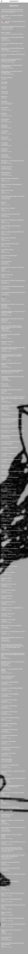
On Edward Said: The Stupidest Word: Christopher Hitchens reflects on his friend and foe (13, 855)
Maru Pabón (4, 39)
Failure (9, 665)
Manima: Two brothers (6, 912)
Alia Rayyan (4, 843)
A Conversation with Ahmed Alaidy (9, 735)
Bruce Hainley (4, 67)
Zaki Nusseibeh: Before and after (8, 489)
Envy (9, 796)
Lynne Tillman (4, 555)
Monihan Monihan (5, 627)
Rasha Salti (4, 632)
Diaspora (9, 163)
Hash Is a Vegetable (5, 32)
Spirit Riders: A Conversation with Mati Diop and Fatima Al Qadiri (12, 48)
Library (9, 386)
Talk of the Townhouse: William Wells (10, 178)
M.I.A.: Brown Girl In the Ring (8, 590)
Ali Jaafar (3, 907)
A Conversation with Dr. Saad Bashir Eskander (11, 688)
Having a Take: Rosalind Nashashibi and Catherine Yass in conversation (12, 943)
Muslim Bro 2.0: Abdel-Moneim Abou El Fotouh (12, 220)
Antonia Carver (4, 671)
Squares (9, 322)
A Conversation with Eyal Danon (8, 741)
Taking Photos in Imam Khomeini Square (10, 862)
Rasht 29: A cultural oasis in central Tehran (11, 413)
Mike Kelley (10, 760)
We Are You (10, 933)
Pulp (9, 634)
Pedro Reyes (4, 609)
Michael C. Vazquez (10, 102)
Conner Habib (4, 143)
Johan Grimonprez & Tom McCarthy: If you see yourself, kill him (12, 531)
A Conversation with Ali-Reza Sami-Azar (10, 747)
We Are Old (10, 895)
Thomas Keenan (4, 701)
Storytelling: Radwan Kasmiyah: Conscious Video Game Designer (12, 377)
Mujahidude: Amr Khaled (7, 341)
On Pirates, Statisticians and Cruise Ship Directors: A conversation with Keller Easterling (13, 786)
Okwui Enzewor (4, 850)
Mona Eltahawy (4, 155)
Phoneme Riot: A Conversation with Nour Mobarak (13, 54)
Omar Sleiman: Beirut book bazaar (9, 566)
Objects (9, 641)
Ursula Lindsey (4, 114)
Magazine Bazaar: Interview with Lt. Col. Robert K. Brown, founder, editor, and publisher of (13, 398)
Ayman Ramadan (4, 287)
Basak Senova (4, 742)
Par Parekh (4, 321)
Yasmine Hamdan (5, 119)
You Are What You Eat (6, 937)
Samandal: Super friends (6, 596)
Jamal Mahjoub (4, 502)
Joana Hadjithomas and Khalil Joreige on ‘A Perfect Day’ (13, 800)
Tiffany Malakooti (15, 11)
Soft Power (10, 169)
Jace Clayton (4, 55)
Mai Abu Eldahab (5, 725)
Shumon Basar (4, 621)
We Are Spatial (10, 914)
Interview (9, 444)
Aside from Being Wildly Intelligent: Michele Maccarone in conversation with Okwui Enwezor (12, 848)
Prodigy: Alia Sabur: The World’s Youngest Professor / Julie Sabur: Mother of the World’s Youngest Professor (11, 327)
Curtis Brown (4, 454)
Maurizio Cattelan (5, 677)
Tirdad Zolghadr (9, 11)
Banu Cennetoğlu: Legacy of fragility (9, 538)
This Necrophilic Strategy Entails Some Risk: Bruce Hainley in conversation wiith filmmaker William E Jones (13, 655)
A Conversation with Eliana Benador (9, 447)
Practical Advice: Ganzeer (7, 190)
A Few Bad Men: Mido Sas (7, 249)
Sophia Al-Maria (4, 120)
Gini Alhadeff (4, 78)
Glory (9, 658)
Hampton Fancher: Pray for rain (8, 584)
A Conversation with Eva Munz (8, 753)
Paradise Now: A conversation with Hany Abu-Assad (13, 842)
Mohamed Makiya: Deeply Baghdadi (9, 548)
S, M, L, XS (3, 298)
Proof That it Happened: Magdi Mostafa (10, 214)
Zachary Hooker (4, 615)
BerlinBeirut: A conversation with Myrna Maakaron (13, 924)
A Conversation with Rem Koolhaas (9, 706)
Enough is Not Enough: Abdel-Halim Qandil (11, 184)
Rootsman (8, 780)
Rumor (9, 678)
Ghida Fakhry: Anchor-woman (8, 619)
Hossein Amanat (5, 137)
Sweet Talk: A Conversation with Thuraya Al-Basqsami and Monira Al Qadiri (11, 59)
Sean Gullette (4, 603)
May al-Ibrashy (4, 83)
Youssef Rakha (4, 82)
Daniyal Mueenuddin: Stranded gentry (10, 477)
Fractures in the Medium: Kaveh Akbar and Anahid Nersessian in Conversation (13, 27)
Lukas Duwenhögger (10, 67)
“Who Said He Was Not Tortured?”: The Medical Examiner (12, 268)
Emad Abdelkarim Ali (5, 520)
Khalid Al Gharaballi (11, 466)
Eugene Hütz (4, 780)
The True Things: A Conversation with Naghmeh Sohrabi (12, 16)
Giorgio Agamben (5, 507)
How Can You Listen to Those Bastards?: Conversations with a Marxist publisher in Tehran (12, 807)
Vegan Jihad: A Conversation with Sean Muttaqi (12, 471)
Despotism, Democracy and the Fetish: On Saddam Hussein (12, 793)
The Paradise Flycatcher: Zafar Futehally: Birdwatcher (10, 335)
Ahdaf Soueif (11, 443)
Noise (9, 427)
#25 (9, 181)
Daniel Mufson (4, 162)
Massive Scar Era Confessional (8, 208)
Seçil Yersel (4, 830)
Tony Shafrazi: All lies (6, 578)
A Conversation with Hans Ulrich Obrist (10, 717)
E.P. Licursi (9, 168)
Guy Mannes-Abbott (5, 549)
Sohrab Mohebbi (4, 414)
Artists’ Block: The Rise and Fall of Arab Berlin (12, 9)
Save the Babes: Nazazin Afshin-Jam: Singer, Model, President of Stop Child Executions (13, 348)
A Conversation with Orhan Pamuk (9, 712)
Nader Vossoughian (5, 788)
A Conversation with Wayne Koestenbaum (10, 459)
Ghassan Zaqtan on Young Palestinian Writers (11, 899)
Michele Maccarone (11, 850)
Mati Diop (18, 50)
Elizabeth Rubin (4, 478)
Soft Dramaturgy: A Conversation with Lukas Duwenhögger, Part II (11, 65)
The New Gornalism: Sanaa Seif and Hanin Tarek (12, 232)
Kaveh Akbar (10, 29)
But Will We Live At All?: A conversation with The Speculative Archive (12, 662)
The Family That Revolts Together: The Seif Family (13, 196)
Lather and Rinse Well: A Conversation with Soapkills (11, 930)
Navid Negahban (5, 131)
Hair (9, 870)
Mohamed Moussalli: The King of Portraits (11, 542)
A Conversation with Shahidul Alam (9, 729)
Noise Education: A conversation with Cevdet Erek (12, 426)
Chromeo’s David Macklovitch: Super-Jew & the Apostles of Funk (12, 638)
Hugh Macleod (4, 766)
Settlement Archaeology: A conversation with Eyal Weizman (12, 820)
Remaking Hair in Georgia (7, 814)
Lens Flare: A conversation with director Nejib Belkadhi (11, 669)
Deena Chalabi (4, 689)
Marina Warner (4, 149)
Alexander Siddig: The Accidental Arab (10, 501)
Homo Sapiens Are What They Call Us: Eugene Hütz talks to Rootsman (13, 778)
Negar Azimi (4, 11)
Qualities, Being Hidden (6, 759)
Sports (9, 308)
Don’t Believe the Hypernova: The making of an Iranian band (12, 390)
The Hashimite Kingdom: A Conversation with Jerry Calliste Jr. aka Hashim (13, 312)
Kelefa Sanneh (4, 472)
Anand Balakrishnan (5, 379)
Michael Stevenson (5, 483)
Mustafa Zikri (4, 736)
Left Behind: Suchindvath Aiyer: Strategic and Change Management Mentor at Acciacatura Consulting (11, 356)
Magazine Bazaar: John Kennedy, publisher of (11, 406)
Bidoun (9, 18)
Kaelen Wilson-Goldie (5, 421)
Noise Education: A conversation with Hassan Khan (13, 431)
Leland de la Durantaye (5, 508)
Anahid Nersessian (5, 29)
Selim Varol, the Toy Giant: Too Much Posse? (11, 625)
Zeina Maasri (4, 544)
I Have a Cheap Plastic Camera (8, 676)
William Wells (4, 92)
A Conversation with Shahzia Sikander (10, 881)
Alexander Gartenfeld (5, 640)
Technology (10, 672)
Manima (3, 887)
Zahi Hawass (4, 113)
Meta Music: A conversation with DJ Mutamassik (12, 918)
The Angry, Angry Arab (6, 166)
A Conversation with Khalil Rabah (9, 723)
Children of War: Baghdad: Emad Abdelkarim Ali (12, 518)
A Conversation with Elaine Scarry (9, 453)
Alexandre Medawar (5, 938)
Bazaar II (9, 393)
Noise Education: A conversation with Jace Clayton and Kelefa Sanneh (12, 436)
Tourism (9, 774)
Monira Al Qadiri (11, 61)
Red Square (3, 202)
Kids (9, 467)
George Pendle (4, 448)
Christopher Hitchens (5, 857)
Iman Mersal (8, 39)
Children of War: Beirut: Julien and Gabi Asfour (12, 513)
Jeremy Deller (4, 125)
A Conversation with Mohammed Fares (10, 765)
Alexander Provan (5, 329)
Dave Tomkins (4, 314)
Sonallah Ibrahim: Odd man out (8, 560)
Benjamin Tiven (4, 138)
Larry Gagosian (4, 107)
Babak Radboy (14, 50)
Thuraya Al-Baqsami (5, 61)
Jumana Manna (3, 11)
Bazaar (9, 415)
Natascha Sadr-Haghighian (10, 11)
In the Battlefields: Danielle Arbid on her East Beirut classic (13, 905)
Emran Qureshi (11, 857)
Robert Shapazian (5, 695)
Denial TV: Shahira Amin (7, 274)
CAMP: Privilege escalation (7, 524)
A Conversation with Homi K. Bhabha (9, 682)
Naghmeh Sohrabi (5, 18)
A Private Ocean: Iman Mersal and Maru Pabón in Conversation (12, 38)
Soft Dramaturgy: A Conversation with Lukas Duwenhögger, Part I (11, 72)
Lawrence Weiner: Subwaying (8, 572)
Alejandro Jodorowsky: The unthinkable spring (12, 608)
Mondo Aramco (4, 384)
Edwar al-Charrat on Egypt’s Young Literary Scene (13, 893)
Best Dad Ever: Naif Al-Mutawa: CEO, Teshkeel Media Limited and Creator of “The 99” (12, 371)
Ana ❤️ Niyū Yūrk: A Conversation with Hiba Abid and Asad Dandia (13, 22)
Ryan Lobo (4, 358)
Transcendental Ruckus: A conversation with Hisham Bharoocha (13, 771)
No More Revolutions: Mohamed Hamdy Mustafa (12, 286)
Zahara (3, 203)
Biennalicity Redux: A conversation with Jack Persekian (11, 835)
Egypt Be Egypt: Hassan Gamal (8, 238)
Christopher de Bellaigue (6, 748)
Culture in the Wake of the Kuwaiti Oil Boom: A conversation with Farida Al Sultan (12, 419)
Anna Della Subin (5, 144)
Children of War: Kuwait (7, 465)
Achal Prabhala (4, 337)
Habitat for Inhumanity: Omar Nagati (10, 243)
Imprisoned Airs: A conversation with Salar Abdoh (12, 160)
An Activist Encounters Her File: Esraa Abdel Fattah (13, 292)
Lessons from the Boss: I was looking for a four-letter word (13, 874)
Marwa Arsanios (20, 11)
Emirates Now (10, 838)
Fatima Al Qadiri (9, 33)
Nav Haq (3, 484)
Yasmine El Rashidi (5, 93)
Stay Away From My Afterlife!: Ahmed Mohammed (13, 280)
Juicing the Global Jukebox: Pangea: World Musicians (11, 363)
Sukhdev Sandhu (4, 126)
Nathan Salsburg (4, 773)
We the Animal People (6, 261)
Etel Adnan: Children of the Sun (8, 554)
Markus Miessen (4, 707)
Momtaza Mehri (4, 44)
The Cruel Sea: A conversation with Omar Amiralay (13, 631)
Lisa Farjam (4, 132)
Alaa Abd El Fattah (5, 197)
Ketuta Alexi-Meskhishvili (6, 815)
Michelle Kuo (4, 101)
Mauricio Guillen (4, 754)
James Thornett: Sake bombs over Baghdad (11, 495)
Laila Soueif (4, 87)
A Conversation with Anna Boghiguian (10, 694)
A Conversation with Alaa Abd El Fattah (10, 441)
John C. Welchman (5, 760)
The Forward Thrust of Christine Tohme (10, 868)
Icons (9, 824)
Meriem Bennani (14, 33)
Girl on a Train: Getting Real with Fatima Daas (12, 43)
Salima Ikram (4, 96)
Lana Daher (4, 567)
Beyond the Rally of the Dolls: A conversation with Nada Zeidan (12, 304)
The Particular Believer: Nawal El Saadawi (11, 226)
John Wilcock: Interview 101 (7, 613)
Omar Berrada (4, 150)
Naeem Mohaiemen (5, 664)
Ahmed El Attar (4, 561)
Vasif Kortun (8, 830)
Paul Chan (8, 795)
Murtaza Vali (4, 526)
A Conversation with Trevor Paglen (9, 700)
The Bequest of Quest (6, 172)
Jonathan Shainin (4, 490)
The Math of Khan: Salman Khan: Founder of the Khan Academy (12, 319)
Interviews (10, 104)
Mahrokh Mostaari (10, 809)
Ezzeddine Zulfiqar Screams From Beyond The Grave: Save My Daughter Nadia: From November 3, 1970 (12, 646)
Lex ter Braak (4, 713)
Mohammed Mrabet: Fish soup (8, 602)
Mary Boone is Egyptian (6, 77)
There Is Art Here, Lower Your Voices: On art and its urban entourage (13, 828)
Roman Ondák (10, 677)
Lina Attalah (4, 88)
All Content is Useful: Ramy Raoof (9, 255)
